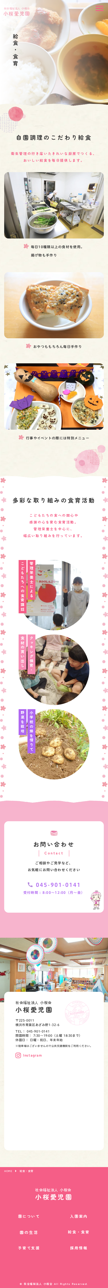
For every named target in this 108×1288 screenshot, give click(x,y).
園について (29, 1216)
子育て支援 (29, 1247)
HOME (8, 1171)
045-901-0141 (58, 885)
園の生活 (29, 1232)
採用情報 (79, 1247)
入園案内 (79, 1216)
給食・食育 (79, 1231)
